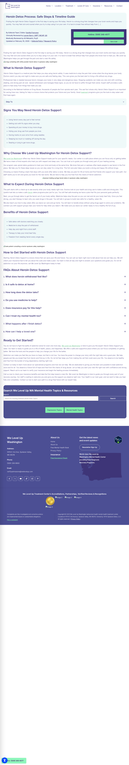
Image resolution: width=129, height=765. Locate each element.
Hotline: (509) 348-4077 (99, 34)
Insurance (96, 6)
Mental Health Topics (75, 410)
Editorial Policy (37, 41)
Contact (119, 6)
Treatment (69, 6)
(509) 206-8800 (13, 463)
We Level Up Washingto (12, 159)
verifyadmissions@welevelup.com (20, 472)
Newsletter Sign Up (89, 447)
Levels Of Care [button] (83, 6)
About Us (54, 445)
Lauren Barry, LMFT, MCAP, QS (35, 35)
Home (48, 6)
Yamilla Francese (32, 33)
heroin (30, 192)
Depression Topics (54, 410)
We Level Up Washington (71, 346)
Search (6, 394)
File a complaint (12, 520)
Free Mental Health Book (60, 448)
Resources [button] (108, 6)
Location (58, 6)
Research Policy (50, 41)
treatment (84, 92)
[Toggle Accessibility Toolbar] (5, 760)
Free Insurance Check (59, 458)
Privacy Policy (56, 451)
